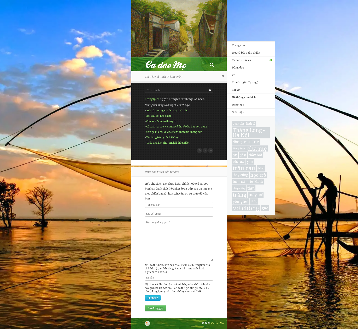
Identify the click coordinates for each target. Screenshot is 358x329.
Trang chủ (238, 45)
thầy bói (255, 154)
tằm (251, 188)
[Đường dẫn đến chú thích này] (199, 150)
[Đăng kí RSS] (147, 323)
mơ (242, 161)
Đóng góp (238, 105)
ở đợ (254, 201)
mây (253, 194)
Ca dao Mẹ (169, 64)
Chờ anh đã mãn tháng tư (161, 121)
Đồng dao (238, 67)
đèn (242, 154)
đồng (237, 141)
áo (235, 155)
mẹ (255, 142)
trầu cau (244, 168)
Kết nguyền (151, 99)
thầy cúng (240, 175)
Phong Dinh (239, 148)
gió (250, 161)
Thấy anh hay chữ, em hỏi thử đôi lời (167, 142)
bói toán (240, 181)
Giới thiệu (238, 112)
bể (261, 195)
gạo (265, 207)
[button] (212, 64)
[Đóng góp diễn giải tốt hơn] (205, 150)
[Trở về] (223, 76)
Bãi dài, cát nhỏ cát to (159, 116)
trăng (239, 195)
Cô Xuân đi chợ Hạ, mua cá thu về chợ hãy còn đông (176, 126)
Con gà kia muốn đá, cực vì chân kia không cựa (174, 132)
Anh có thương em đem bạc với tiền (167, 110)
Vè (233, 75)
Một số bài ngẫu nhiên (246, 52)
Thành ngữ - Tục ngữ (245, 82)
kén (235, 161)
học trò (258, 175)
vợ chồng (246, 208)
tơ (251, 181)
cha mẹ (257, 148)
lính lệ (250, 123)
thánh (261, 168)
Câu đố (236, 90)
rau (247, 141)
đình (259, 181)
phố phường (239, 188)
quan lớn (238, 123)
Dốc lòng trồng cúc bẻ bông (162, 137)
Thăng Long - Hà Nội (249, 132)
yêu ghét (241, 201)
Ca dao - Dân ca (241, 60)
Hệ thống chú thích (244, 97)
